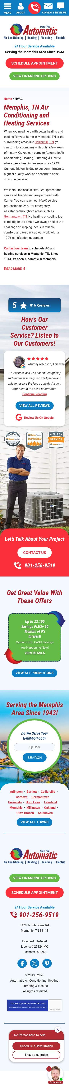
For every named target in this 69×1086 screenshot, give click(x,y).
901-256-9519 (34, 8)
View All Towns (34, 822)
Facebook (22, 963)
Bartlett (32, 791)
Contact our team (16, 248)
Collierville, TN (44, 142)
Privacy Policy (23, 1007)
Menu (7, 12)
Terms (58, 1009)
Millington (33, 807)
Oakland (50, 807)
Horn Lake (33, 802)
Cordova (21, 797)
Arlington (16, 791)
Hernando (15, 802)
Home (8, 99)
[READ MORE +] (14, 269)
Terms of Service (37, 1007)
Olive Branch (25, 813)
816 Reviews (40, 305)
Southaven (45, 813)
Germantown (40, 797)
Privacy (52, 1009)
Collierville (48, 791)
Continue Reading (34, 394)
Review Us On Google (39, 418)
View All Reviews (34, 406)
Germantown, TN (15, 216)
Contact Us (34, 552)
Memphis (16, 807)
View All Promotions (34, 673)
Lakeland (50, 802)
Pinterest (47, 963)
